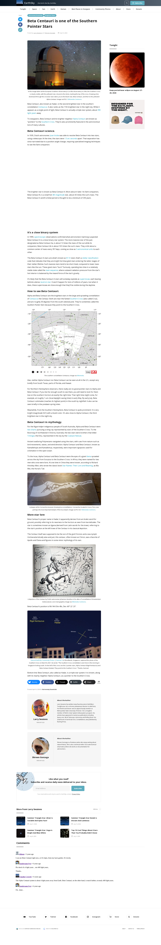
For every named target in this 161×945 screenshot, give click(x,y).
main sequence (52, 270)
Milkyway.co (54, 928)
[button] (23, 9)
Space (34, 9)
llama (89, 456)
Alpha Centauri (79, 119)
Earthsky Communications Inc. (33, 928)
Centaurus (42, 107)
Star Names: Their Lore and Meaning (77, 465)
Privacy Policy (76, 794)
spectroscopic (40, 237)
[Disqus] (80, 877)
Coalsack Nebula (74, 436)
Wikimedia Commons (75, 99)
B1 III (68, 258)
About (118, 9)
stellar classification (90, 258)
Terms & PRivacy (141, 928)
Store (128, 9)
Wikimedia (80, 376)
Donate (139, 9)
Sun (43, 9)
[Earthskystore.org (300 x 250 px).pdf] (127, 114)
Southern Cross (48, 122)
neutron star (45, 282)
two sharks (31, 429)
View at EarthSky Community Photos (43, 660)
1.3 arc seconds (71, 138)
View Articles (40, 722)
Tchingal (30, 436)
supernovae (85, 279)
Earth (53, 9)
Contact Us (131, 928)
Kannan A (59, 660)
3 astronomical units (84, 249)
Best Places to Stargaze (81, 9)
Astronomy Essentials (35, 15)
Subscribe (138, 3)
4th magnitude (58, 195)
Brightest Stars (50, 15)
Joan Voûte (54, 135)
